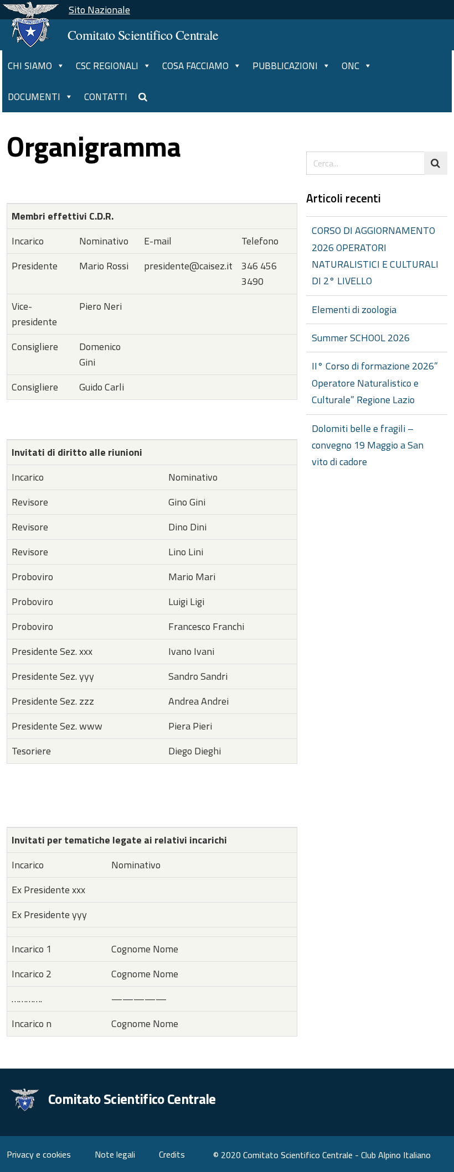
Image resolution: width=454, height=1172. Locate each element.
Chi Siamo (30, 66)
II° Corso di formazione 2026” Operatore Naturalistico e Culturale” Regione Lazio (375, 382)
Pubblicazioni (285, 66)
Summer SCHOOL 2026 (361, 337)
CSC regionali (107, 66)
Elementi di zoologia (354, 309)
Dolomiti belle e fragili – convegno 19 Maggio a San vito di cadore (368, 445)
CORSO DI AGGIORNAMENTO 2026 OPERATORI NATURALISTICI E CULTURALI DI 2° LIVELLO (375, 255)
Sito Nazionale (99, 9)
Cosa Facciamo (195, 66)
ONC (350, 66)
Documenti (34, 97)
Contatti (105, 97)
